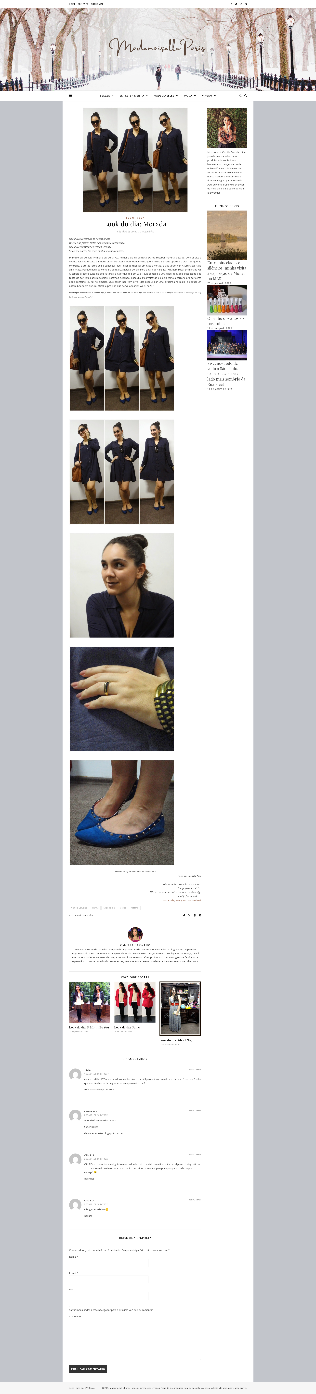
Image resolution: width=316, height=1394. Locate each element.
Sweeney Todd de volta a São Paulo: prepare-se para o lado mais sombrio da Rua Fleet (226, 373)
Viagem (207, 95)
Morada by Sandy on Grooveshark (182, 900)
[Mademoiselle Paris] (158, 47)
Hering (95, 907)
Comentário (75, 1316)
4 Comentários (146, 231)
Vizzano (134, 907)
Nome (73, 1256)
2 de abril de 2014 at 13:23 (96, 1115)
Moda (188, 95)
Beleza (105, 95)
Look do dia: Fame (127, 1027)
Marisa (123, 907)
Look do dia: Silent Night (177, 1040)
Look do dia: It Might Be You (89, 1027)
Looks (130, 217)
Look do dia (109, 907)
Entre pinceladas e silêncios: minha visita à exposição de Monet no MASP (226, 270)
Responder (195, 1069)
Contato (83, 4)
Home (72, 4)
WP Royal (89, 1387)
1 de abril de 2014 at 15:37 (96, 1074)
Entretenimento (132, 95)
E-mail (73, 1273)
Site (71, 1289)
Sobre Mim (97, 4)
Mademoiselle (164, 95)
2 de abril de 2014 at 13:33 (96, 1159)
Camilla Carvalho (79, 907)
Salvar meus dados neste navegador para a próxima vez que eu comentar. (111, 1309)
